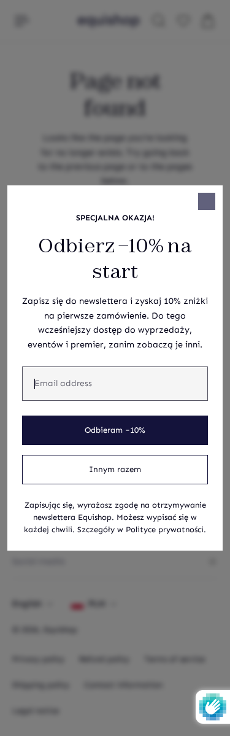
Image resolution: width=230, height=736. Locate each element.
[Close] (207, 201)
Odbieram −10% (115, 430)
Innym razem (115, 470)
